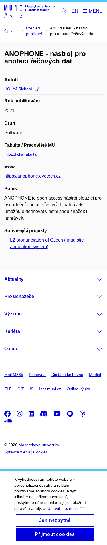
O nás (10, 348)
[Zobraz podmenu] (93, 279)
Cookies (40, 452)
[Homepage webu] (29, 11)
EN (75, 11)
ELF (8, 389)
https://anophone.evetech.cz (32, 176)
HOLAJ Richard (18, 89)
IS (31, 389)
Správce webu (17, 452)
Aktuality (13, 279)
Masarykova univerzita (39, 445)
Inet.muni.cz (50, 389)
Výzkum (13, 313)
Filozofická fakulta (20, 154)
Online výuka (78, 389)
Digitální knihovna (67, 374)
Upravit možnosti (62, 508)
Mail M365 (13, 374)
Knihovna (37, 374)
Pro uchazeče (19, 296)
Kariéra (12, 331)
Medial (95, 374)
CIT (20, 389)
